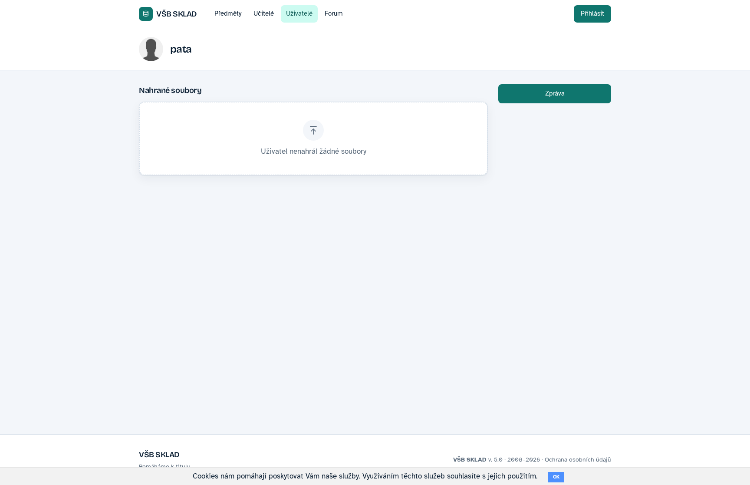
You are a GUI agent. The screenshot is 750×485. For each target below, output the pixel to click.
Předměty (227, 13)
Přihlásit (592, 13)
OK (556, 477)
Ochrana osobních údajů (578, 459)
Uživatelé (299, 13)
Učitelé (263, 13)
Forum (334, 13)
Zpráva (555, 93)
